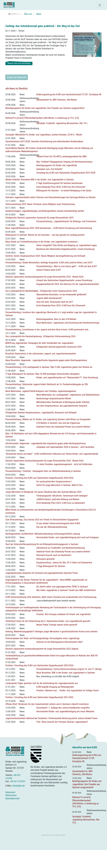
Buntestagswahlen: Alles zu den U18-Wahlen (56, 319)
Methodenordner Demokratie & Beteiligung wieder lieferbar (63, 402)
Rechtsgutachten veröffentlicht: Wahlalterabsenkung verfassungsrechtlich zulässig (42, 533)
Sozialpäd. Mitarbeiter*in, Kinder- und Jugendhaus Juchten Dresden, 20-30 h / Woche (43, 134)
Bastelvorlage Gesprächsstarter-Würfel (53, 398)
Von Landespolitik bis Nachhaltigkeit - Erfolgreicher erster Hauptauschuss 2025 (41, 291)
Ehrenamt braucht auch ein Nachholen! (53, 555)
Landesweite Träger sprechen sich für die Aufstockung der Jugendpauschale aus (41, 683)
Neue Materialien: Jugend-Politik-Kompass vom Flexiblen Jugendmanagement (40, 391)
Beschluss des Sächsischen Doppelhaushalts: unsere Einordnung (65, 249)
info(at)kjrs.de (18, 785)
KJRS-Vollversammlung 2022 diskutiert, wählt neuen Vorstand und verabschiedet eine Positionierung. (51, 597)
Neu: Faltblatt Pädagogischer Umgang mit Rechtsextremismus (64, 161)
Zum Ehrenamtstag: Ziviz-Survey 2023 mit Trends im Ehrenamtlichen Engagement (42, 519)
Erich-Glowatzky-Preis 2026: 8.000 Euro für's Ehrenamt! (60, 187)
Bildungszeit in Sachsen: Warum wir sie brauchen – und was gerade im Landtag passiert (45, 235)
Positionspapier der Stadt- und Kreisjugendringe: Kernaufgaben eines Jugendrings (42, 638)
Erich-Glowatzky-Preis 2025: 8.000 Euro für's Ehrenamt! (60, 305)
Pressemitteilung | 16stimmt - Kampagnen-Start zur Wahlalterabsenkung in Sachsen (43, 471)
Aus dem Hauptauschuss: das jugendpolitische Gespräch (61, 405)
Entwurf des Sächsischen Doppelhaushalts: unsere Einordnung (64, 280)
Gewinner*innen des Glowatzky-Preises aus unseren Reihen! (63, 426)
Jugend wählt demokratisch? (49, 298)
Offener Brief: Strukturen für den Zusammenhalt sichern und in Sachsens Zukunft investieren (47, 704)
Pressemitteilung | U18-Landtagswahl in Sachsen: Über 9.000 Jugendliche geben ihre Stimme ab (48, 367)
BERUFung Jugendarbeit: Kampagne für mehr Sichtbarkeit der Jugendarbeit (39, 343)
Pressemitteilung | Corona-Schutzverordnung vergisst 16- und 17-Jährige (69, 669)
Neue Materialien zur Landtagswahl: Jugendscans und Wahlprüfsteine (67, 394)
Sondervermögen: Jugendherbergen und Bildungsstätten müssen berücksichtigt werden (44, 211)
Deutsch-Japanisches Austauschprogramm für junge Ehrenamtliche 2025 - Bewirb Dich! (44, 276)
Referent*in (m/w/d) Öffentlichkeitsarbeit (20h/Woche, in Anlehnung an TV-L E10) (42, 118)
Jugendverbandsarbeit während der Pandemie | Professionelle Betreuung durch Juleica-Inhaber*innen (51, 718)
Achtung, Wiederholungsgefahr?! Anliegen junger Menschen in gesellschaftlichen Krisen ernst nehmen (51, 631)
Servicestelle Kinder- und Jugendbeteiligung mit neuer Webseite (65, 711)
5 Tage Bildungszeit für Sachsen (50, 566)
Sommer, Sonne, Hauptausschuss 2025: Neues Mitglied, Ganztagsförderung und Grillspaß (45, 256)
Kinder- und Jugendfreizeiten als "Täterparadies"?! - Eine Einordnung (67, 377)
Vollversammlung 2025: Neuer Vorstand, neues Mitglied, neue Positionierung (40, 204)
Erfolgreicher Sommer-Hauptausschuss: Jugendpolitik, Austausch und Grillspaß (40, 412)
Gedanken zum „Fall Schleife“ (49, 169)
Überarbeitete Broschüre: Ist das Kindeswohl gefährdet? (61, 294)
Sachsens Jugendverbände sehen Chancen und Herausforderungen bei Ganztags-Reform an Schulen (50, 197)
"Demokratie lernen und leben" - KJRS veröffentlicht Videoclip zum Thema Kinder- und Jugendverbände (51, 454)
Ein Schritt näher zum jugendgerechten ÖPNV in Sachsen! (62, 586)
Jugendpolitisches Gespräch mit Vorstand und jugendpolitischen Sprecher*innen (41, 573)
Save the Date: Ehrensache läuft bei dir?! (54, 302)
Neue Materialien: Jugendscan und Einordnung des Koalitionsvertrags (67, 322)
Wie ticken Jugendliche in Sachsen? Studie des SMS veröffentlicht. (66, 590)
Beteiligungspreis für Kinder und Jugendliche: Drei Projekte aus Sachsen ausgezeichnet (44, 108)
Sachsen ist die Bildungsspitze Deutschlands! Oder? (59, 642)
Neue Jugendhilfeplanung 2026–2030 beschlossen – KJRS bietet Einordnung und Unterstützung (48, 228)
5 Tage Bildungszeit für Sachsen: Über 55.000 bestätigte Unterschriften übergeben (42, 374)
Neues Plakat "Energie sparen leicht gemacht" (57, 624)
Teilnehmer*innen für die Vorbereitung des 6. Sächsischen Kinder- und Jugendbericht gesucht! (47, 621)
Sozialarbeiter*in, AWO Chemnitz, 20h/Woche (56, 99)
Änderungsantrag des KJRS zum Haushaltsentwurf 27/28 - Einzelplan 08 (68, 94)
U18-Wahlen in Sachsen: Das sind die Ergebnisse (58, 423)
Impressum (10, 792)
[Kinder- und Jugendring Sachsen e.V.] (9, 5)
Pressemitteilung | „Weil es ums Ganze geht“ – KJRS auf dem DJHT (66, 266)
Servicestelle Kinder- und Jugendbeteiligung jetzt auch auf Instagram (67, 537)
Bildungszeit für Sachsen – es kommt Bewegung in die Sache (63, 190)
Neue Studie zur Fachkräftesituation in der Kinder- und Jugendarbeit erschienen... (42, 241)
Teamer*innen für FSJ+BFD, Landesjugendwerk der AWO (61, 156)
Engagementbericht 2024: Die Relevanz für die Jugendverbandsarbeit (67, 284)
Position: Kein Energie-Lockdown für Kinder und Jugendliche (63, 614)
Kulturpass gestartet (45, 559)
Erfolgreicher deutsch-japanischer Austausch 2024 (59, 346)
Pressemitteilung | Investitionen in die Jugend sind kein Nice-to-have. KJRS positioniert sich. (47, 329)
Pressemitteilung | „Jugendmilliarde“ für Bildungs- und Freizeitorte (66, 221)
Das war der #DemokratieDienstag (51, 527)
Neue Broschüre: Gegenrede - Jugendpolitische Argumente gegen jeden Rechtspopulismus (46, 360)
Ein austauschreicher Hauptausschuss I (54, 481)
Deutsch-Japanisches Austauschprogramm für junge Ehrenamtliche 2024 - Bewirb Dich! (44, 460)
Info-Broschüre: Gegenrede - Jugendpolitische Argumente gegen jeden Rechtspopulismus (45, 443)
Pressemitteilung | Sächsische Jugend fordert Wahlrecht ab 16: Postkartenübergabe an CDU (46, 384)
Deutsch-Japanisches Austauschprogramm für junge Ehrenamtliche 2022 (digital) (41, 648)
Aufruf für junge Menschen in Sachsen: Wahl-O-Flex (59, 485)
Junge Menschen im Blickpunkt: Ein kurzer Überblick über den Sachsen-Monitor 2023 (43, 492)
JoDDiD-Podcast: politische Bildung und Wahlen (57, 499)
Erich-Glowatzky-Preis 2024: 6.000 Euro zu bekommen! (60, 503)
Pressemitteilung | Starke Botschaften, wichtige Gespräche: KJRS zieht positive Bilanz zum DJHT (49, 262)
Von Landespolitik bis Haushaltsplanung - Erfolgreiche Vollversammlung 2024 (40, 336)
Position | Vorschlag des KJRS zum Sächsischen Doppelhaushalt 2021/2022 (39, 697)
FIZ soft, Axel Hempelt (57, 835)
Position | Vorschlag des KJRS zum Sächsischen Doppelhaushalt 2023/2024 (39, 665)
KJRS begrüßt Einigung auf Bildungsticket (55, 687)
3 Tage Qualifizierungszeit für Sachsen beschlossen (59, 183)
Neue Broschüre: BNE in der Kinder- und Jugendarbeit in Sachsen (65, 672)
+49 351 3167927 (17, 781)
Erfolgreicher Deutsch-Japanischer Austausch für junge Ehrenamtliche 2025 (39, 217)
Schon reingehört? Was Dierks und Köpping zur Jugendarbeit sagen (66, 245)
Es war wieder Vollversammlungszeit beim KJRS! (58, 523)
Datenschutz (11, 795)
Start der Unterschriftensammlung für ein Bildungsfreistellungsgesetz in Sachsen (41, 544)
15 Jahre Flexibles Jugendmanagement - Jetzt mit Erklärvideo (64, 464)
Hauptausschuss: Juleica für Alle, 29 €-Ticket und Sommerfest (64, 562)
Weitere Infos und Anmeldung (18, 63)
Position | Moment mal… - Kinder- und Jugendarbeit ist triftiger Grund (67, 690)
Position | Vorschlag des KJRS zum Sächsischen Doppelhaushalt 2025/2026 (39, 478)
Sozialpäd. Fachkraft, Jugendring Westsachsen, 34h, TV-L (62, 123)
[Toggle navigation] (100, 5)
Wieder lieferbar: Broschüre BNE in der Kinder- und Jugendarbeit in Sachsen (39, 179)
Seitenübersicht (12, 798)
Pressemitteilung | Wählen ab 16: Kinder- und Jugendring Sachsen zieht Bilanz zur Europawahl (47, 419)
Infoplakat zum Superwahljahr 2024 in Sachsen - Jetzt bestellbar (65, 447)
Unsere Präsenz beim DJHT (48, 270)
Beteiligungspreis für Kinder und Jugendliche (56, 165)
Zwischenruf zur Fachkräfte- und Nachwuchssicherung (60, 548)
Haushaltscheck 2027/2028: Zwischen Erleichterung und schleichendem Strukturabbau (44, 141)
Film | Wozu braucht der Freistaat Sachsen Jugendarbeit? (62, 722)
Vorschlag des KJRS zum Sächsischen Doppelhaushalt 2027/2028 (65, 172)
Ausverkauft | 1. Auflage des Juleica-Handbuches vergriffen (63, 707)
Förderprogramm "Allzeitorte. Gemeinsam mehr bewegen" (62, 495)
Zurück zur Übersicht (16, 77)
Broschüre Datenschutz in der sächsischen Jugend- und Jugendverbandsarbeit (40, 353)
